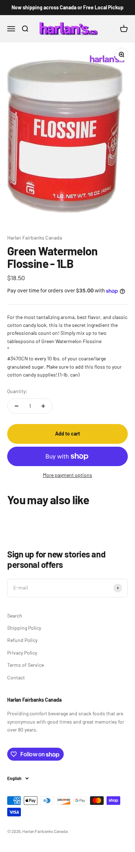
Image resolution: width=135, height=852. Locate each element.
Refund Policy (22, 640)
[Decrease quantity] (17, 406)
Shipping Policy (24, 628)
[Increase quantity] (43, 406)
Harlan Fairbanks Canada (34, 237)
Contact (16, 677)
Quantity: (17, 391)
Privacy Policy (22, 653)
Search (14, 615)
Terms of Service (25, 665)
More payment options (67, 475)
